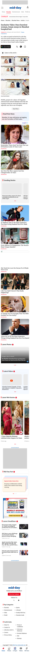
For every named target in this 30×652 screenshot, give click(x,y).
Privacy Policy (8, 635)
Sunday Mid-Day (20, 612)
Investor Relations (22, 633)
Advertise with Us (9, 630)
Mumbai (6, 607)
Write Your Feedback (14, 594)
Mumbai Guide (20, 615)
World (5, 615)
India (5, 612)
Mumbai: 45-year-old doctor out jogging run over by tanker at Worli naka (14, 118)
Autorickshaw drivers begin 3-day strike (18, 16)
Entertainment (8, 610)
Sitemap (19, 638)
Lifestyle (18, 610)
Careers (6, 632)
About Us (6, 625)
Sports (18, 607)
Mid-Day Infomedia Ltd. (19, 645)
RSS (18, 636)
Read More (16, 109)
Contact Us (7, 627)
